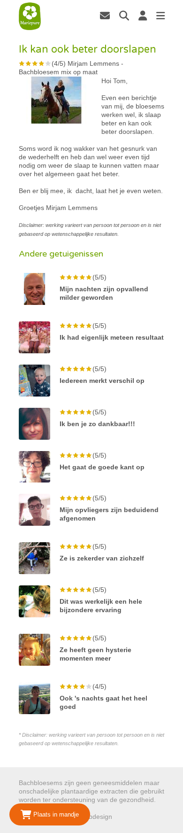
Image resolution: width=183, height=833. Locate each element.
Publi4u (125, 816)
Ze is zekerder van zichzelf (102, 558)
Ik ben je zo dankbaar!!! (97, 424)
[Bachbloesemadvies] (30, 16)
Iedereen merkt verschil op (102, 380)
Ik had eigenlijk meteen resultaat (112, 337)
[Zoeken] (124, 15)
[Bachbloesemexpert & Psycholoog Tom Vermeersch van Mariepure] (105, 15)
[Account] (142, 15)
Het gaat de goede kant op (102, 467)
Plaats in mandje (55, 814)
